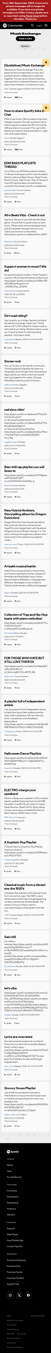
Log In (39, 25)
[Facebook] (28, 1295)
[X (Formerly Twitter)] (19, 1295)
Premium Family (15, 1272)
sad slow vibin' (14, 409)
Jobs (9, 1171)
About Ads (11, 1334)
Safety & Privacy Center (15, 1320)
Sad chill (10, 937)
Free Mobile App (15, 1240)
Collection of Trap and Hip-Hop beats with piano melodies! (25, 616)
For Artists (12, 1190)
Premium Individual (16, 1260)
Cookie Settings (13, 1329)
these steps (32, 15)
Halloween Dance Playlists (22, 753)
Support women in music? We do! (25, 268)
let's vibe (10, 988)
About (10, 1165)
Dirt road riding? (15, 316)
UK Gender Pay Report (15, 1347)
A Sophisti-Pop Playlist (20, 842)
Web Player (12, 1234)
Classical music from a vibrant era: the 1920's (24, 886)
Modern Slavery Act (14, 1338)
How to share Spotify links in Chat (24, 113)
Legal (9, 1316)
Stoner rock (12, 361)
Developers (13, 1196)
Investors (11, 1208)
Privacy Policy (11, 1325)
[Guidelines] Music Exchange (24, 65)
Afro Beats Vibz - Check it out (24, 215)
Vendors (11, 1214)
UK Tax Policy (11, 1343)
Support (11, 1228)
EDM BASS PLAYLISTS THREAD (20, 165)
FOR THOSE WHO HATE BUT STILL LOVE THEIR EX (24, 660)
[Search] (32, 25)
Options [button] (24, 46)
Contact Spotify (14, 1246)
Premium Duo (13, 1266)
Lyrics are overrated (18, 1037)
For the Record (14, 1177)
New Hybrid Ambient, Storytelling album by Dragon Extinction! (25, 514)
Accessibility (21, 1334)
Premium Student (15, 1278)
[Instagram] (10, 1295)
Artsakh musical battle (20, 566)
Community (15, 25)
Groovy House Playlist (20, 1088)
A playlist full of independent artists (24, 703)
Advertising (12, 1202)
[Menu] (46, 25)
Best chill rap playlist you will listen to (24, 469)
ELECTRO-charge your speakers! (20, 792)
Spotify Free (13, 1284)
